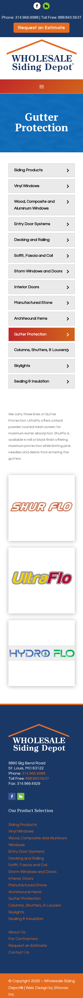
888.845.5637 (69, 17)
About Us (16, 932)
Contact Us (18, 952)
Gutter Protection (30, 334)
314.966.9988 (27, 17)
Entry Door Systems (32, 224)
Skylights (22, 366)
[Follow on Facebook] (37, 6)
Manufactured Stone (33, 302)
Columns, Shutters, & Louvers (40, 350)
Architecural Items (30, 318)
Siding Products (28, 170)
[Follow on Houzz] (46, 6)
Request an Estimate (41, 27)
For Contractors (23, 939)
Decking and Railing (32, 240)
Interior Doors (26, 287)
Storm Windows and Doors (38, 271)
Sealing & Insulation (31, 381)
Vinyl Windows (26, 186)
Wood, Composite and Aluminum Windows (34, 204)
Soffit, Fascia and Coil (33, 255)
